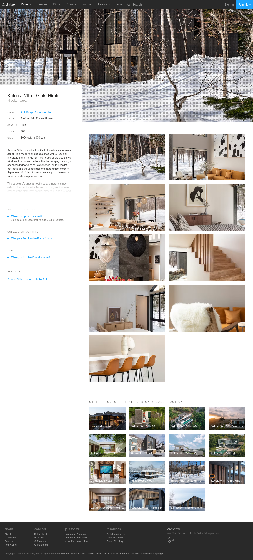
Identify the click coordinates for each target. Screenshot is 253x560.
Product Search (115, 537)
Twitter (40, 537)
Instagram (42, 544)
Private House (44, 118)
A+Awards (10, 537)
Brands (71, 4)
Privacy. (65, 553)
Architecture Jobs (116, 534)
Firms (57, 4)
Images (42, 4)
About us (9, 534)
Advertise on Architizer (77, 541)
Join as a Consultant (76, 537)
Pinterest (41, 541)
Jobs (119, 4)
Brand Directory (115, 541)
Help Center (11, 544)
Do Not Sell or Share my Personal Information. (128, 553)
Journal (87, 4)
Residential (27, 118)
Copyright (158, 553)
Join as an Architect (75, 534)
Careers (9, 541)
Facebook (42, 534)
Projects (26, 4)
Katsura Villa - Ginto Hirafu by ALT (27, 279)
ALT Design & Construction (36, 112)
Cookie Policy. (94, 553)
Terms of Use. (78, 553)
